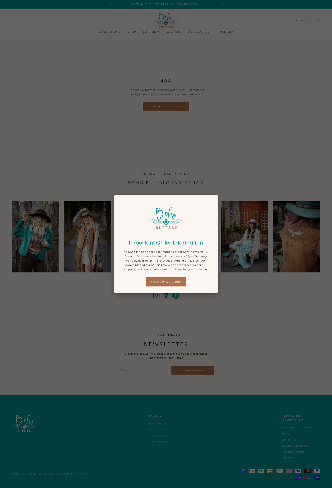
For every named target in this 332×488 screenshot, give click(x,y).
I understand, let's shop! (166, 281)
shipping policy (135, 269)
